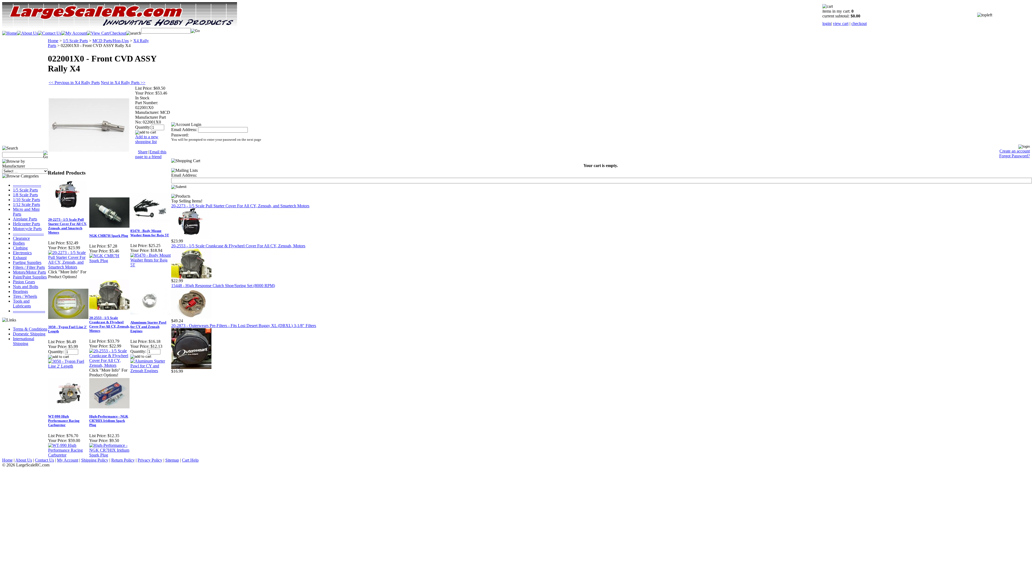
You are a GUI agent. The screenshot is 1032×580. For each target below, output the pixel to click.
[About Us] (27, 33)
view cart (840, 23)
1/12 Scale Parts (26, 204)
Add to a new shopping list (146, 139)
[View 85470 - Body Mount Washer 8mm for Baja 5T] (150, 265)
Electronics (22, 253)
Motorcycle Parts (27, 228)
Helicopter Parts (26, 224)
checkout (859, 23)
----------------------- (28, 233)
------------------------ (29, 311)
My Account (67, 460)
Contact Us (44, 460)
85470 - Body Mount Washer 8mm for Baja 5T (149, 233)
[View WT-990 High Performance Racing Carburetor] (68, 455)
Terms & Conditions (30, 329)
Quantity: (143, 127)
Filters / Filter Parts (29, 267)
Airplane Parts (25, 219)
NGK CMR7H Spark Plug (108, 236)
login (826, 23)
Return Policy (123, 460)
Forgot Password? (1014, 156)
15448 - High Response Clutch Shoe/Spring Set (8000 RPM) (223, 285)
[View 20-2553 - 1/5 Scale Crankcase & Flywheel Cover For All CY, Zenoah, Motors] (109, 365)
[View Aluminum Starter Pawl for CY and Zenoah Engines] (150, 370)
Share (143, 152)
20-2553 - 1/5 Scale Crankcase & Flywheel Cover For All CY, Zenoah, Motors (109, 324)
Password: (180, 135)
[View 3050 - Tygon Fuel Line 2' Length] (68, 366)
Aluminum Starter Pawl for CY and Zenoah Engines (148, 326)
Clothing (20, 248)
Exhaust (20, 257)
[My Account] (74, 33)
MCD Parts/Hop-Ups (110, 40)
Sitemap (172, 460)
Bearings (20, 291)
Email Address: (184, 129)
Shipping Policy (94, 460)
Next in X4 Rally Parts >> (123, 82)
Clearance (21, 238)
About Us (23, 460)
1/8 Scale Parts (25, 195)
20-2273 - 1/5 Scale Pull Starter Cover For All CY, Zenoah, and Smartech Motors (67, 226)
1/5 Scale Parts (25, 190)
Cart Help (190, 460)
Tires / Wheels (25, 296)
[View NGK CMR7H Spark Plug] (109, 260)
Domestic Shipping (29, 334)
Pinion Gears (24, 282)
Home (53, 40)
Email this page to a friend (150, 154)
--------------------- (27, 185)
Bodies (19, 243)
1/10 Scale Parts (26, 199)
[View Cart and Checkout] (106, 33)
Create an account (1014, 151)
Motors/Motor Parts (29, 272)
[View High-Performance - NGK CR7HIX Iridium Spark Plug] (109, 455)
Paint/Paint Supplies (30, 277)
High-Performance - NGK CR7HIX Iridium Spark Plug (108, 420)
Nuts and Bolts (25, 286)
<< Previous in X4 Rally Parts (74, 82)
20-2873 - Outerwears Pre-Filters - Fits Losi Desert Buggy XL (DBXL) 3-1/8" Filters (243, 325)
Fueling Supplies (27, 262)
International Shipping (23, 341)
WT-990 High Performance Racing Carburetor (64, 420)
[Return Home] (9, 33)
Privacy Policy (150, 460)
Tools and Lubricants (22, 303)
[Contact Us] (49, 33)
